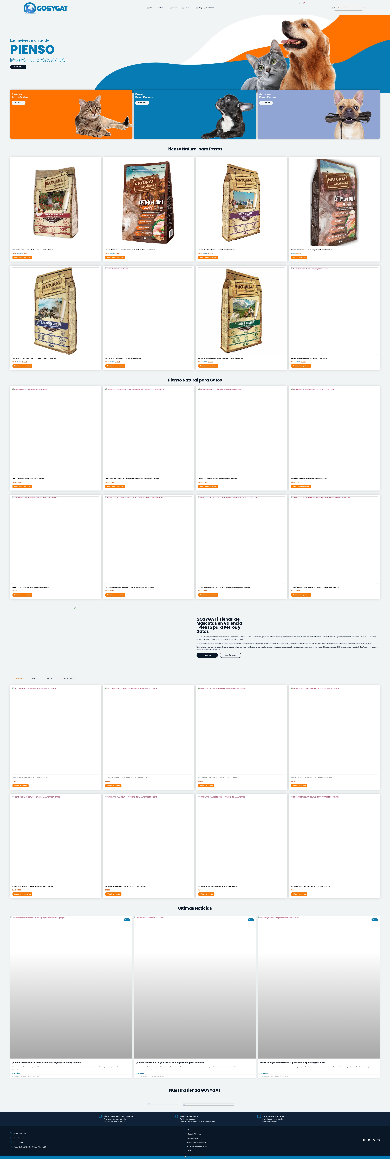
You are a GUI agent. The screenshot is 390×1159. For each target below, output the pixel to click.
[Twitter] (369, 1140)
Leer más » (16, 1073)
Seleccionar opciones (22, 257)
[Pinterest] (374, 1140)
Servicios (188, 8)
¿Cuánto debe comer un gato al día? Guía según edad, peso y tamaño (170, 1062)
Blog (200, 8)
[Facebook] (364, 1140)
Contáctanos (211, 8)
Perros (162, 8)
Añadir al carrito (299, 257)
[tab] (18, 678)
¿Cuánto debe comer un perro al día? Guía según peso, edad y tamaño (46, 1062)
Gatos (174, 8)
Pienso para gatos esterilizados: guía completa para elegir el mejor (292, 1062)
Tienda (152, 8)
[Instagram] (378, 1140)
